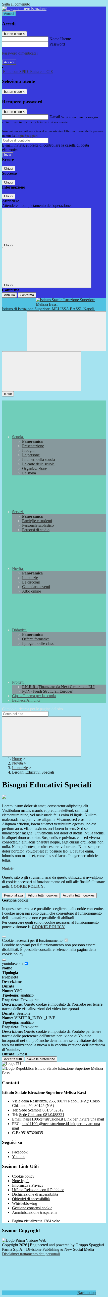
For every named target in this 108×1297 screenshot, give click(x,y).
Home (17, 758)
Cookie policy (23, 1176)
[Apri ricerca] (66, 331)
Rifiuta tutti (43, 895)
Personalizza (13, 895)
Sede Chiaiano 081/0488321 (41, 1114)
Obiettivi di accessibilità (31, 1199)
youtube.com (13, 963)
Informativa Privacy (27, 1185)
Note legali (20, 1181)
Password (57, 44)
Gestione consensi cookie (32, 1208)
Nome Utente (60, 39)
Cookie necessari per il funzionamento (33, 940)
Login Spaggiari (27, 136)
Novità (17, 763)
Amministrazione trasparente (34, 1212)
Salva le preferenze (41, 1059)
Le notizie (20, 768)
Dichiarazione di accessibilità (35, 1194)
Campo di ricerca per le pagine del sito (32, 709)
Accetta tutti (79, 895)
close (8, 394)
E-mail (54, 117)
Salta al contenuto (16, 4)
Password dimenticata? (20, 53)
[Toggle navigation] (41, 371)
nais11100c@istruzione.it (63, 1119)
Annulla (9, 295)
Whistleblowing (24, 1203)
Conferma (27, 295)
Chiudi (8, 168)
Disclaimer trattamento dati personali (31, 1254)
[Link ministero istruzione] (24, 9)
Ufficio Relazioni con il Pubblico (38, 1190)
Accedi (9, 14)
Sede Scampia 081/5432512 (41, 1110)
